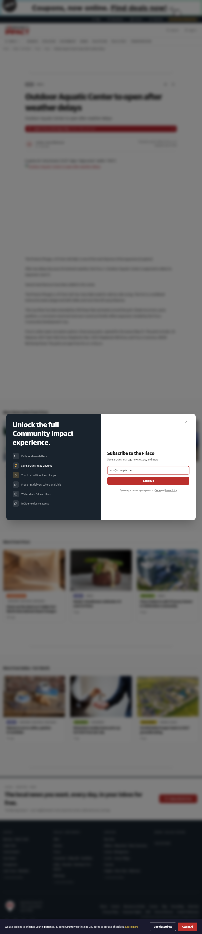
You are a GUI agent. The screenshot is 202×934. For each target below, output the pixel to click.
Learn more (131, 926)
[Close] (186, 421)
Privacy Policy (171, 490)
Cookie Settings (163, 926)
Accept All (187, 926)
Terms (158, 490)
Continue (148, 480)
